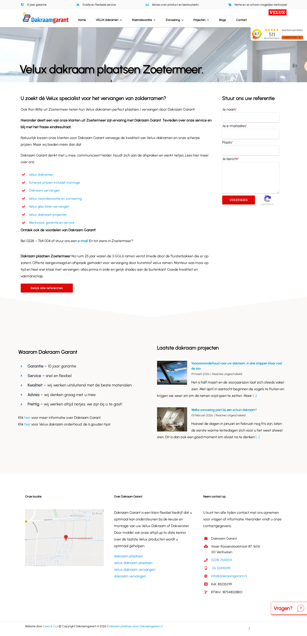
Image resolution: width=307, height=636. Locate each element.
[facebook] (249, 628)
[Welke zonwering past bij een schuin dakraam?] (172, 419)
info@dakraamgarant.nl (229, 576)
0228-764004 (221, 560)
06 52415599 (220, 568)
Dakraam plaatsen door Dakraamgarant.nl (135, 626)
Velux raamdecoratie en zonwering (55, 199)
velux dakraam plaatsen (133, 563)
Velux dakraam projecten (48, 215)
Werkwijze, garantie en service (51, 223)
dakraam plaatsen (128, 556)
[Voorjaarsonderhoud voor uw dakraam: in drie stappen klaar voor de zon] (172, 373)
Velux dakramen (41, 175)
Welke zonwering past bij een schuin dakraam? (224, 410)
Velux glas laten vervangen (49, 206)
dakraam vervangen (130, 576)
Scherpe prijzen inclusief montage (54, 182)
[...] (254, 396)
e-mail (83, 241)
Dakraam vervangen (44, 190)
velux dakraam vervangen (134, 569)
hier (27, 417)
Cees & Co (50, 626)
